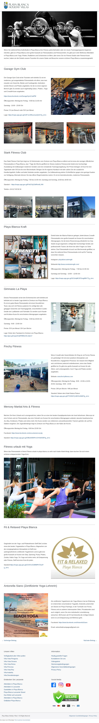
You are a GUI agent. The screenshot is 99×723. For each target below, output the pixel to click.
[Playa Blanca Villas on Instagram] (61, 685)
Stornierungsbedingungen (60, 664)
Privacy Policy (56, 670)
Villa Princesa (8, 667)
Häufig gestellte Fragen (59, 656)
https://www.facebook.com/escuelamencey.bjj (27, 433)
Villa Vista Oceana (10, 661)
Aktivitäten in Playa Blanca (13, 684)
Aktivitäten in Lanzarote (12, 687)
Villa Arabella (8, 672)
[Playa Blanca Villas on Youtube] (68, 685)
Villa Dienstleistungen (11, 675)
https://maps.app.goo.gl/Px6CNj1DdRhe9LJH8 (27, 184)
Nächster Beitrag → (90, 640)
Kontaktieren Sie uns (58, 658)
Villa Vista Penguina (11, 658)
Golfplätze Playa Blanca (12, 700)
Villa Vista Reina (9, 664)
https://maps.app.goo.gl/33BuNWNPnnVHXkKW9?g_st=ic (30, 438)
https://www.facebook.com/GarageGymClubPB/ (20, 96)
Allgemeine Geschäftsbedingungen (63, 667)
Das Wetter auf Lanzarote (12, 695)
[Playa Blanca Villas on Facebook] (53, 685)
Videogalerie (55, 661)
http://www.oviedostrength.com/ (68, 264)
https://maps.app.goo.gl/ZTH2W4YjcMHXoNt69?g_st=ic (70, 396)
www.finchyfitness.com (65, 376)
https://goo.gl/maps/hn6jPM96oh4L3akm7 (18, 336)
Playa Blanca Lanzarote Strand (14, 692)
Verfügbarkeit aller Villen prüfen (14, 656)
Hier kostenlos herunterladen (22, 720)
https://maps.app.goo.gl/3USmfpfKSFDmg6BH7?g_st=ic (74, 278)
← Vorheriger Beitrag (9, 640)
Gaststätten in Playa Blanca (13, 689)
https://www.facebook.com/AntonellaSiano (73, 622)
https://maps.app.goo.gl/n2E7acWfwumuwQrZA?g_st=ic (27, 115)
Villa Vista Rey (9, 670)
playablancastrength (65, 259)
